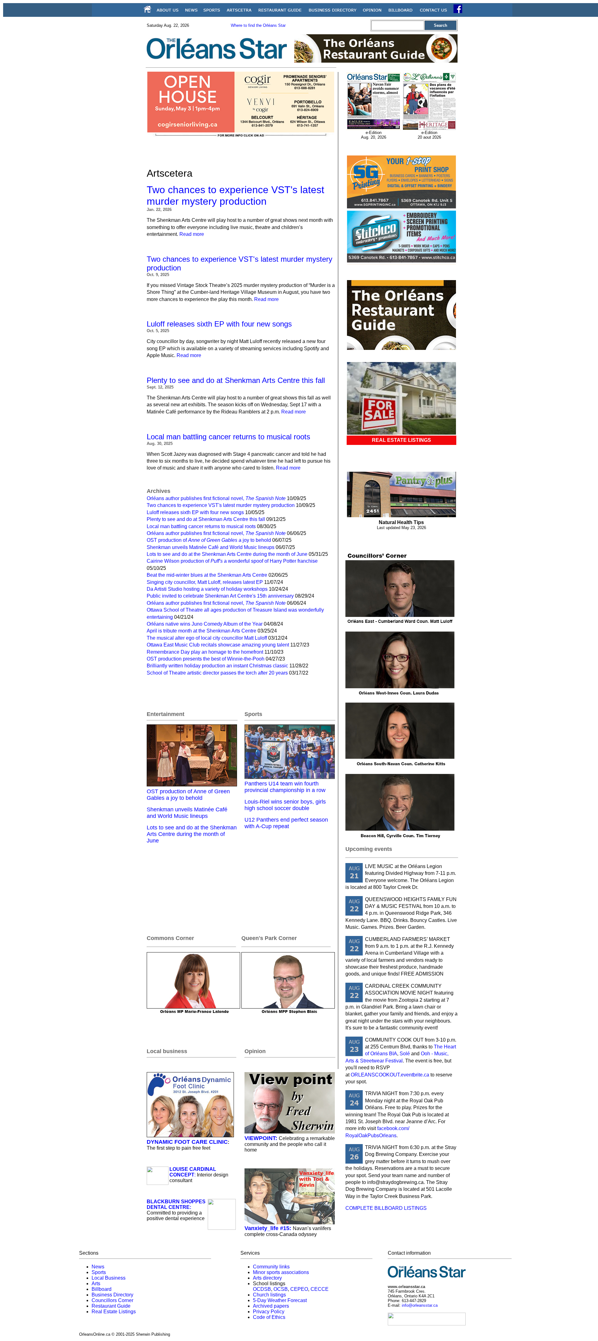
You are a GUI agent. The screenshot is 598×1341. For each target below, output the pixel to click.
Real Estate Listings (114, 1311)
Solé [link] (405, 1053)
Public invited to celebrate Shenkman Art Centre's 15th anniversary (220, 596)
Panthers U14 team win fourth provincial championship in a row (284, 786)
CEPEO (299, 1289)
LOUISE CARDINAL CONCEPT (192, 1172)
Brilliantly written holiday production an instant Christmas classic (217, 665)
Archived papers (271, 1306)
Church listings (269, 1294)
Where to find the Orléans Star (258, 25)
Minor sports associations (281, 1272)
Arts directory (267, 1278)
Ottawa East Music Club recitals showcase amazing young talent (218, 644)
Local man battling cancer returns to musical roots (228, 436)
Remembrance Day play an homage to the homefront (205, 652)
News (98, 1266)
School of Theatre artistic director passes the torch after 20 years (217, 672)
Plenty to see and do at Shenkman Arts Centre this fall (236, 380)
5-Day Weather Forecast (280, 1300)
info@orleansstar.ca (420, 1305)
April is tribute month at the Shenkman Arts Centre (201, 630)
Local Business (109, 1278)
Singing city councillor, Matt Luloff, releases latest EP (205, 582)
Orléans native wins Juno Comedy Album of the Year (205, 624)
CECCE (320, 1289)
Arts (96, 1283)
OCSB (280, 1289)
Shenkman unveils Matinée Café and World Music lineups (210, 547)
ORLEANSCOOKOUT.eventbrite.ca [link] (390, 1074)
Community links (271, 1266)
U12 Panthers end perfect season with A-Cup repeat (286, 823)
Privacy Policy (268, 1311)
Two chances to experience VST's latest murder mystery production (235, 195)
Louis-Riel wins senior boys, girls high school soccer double (285, 805)
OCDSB (262, 1289)
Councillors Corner (112, 1300)
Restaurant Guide (111, 1306)
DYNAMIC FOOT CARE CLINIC (187, 1142)
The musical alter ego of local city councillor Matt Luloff (207, 638)
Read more (191, 234)
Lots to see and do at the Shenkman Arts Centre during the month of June (227, 554)
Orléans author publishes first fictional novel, (216, 498)
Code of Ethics (269, 1317)
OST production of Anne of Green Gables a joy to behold (188, 794)
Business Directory (112, 1294)
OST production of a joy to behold (209, 540)
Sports (99, 1272)
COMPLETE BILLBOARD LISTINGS (386, 1208)
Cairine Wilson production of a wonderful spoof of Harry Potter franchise (232, 561)
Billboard (102, 1289)
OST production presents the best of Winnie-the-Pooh (205, 658)
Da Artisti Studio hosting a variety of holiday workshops (207, 589)
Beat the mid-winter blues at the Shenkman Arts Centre (207, 575)
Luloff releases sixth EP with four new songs (219, 324)
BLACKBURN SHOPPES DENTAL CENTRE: (176, 1204)
